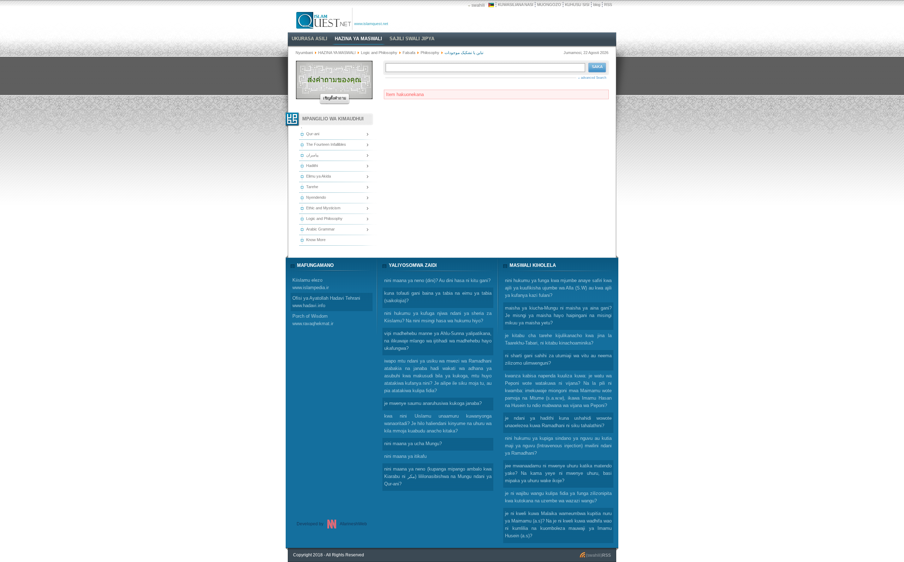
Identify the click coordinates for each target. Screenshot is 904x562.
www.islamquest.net (371, 24)
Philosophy (430, 52)
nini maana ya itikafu (405, 456)
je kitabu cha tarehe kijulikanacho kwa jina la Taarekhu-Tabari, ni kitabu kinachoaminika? (558, 339)
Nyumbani (304, 52)
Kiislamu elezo (310, 283)
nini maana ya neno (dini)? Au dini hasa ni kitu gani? (437, 280)
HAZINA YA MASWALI (337, 52)
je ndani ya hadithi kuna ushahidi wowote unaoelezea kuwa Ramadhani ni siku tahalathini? (558, 421)
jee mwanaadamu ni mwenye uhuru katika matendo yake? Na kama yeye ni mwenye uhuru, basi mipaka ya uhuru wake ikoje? (558, 473)
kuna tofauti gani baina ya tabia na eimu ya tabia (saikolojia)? (438, 297)
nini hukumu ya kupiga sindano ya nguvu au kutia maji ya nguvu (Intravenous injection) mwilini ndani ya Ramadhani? (558, 446)
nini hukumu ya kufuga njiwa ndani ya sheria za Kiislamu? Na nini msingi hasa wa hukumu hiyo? (438, 317)
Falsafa (409, 52)
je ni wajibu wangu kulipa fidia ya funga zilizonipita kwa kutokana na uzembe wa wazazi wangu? (558, 497)
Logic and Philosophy (379, 52)
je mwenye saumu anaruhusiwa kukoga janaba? (433, 403)
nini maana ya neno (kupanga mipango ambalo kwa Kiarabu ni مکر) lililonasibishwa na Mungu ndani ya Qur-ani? (438, 476)
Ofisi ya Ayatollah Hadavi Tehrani (326, 301)
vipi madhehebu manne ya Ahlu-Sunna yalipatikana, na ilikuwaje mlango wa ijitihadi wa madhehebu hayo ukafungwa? (438, 341)
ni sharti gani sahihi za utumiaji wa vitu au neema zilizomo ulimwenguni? (558, 359)
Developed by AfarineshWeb (332, 523)
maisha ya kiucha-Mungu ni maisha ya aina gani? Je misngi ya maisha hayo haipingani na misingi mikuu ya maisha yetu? (558, 315)
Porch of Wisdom (312, 319)
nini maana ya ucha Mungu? (413, 443)
